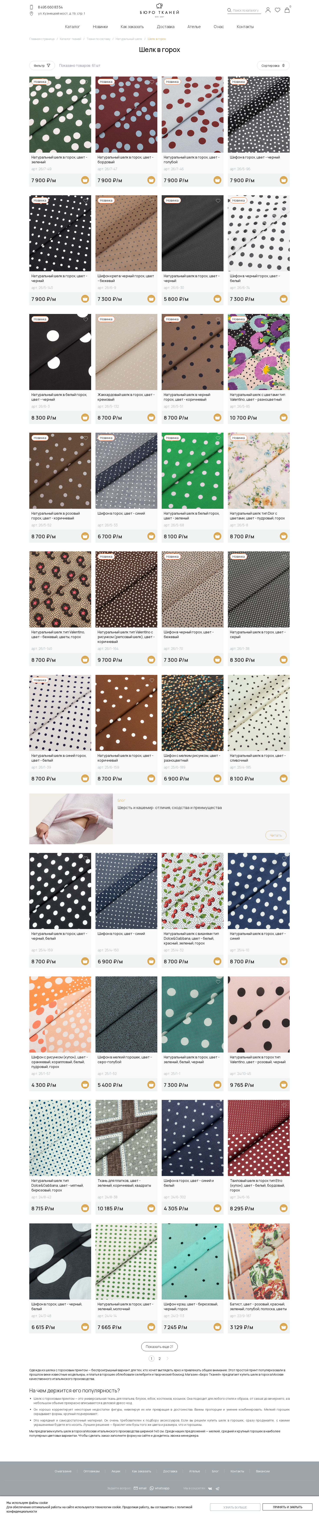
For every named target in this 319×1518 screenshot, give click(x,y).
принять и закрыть (287, 1507)
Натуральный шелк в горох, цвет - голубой (192, 159)
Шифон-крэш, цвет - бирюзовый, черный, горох (191, 1306)
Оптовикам (92, 1471)
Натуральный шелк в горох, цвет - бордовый (125, 159)
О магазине (63, 1471)
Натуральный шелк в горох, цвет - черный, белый (59, 936)
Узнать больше (235, 1507)
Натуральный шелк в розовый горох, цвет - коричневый (55, 515)
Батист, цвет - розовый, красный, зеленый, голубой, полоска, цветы (258, 1306)
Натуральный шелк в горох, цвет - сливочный (258, 758)
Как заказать (141, 1471)
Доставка (170, 1471)
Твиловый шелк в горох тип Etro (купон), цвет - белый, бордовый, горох (257, 1185)
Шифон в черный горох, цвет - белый (255, 278)
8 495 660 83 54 (50, 7)
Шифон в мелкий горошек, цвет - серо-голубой (125, 1059)
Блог (215, 1471)
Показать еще (159, 1346)
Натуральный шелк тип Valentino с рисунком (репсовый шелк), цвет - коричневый (126, 637)
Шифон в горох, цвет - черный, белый (56, 1306)
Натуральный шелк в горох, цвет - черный (59, 278)
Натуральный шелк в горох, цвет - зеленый (59, 159)
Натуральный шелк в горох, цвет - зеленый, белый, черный (192, 1059)
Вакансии (263, 1471)
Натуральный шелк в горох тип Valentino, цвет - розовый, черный (258, 1059)
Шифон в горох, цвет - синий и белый (189, 1183)
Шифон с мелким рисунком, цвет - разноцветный (192, 758)
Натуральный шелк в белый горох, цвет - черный (59, 397)
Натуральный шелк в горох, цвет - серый (258, 634)
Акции (116, 1471)
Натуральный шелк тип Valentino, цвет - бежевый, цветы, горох (58, 634)
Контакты (237, 1471)
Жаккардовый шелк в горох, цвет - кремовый (126, 397)
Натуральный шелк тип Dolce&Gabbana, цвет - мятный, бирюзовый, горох (57, 1185)
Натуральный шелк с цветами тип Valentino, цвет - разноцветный (257, 397)
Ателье (194, 1471)
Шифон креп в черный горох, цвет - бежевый (126, 278)
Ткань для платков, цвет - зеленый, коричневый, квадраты (124, 1183)
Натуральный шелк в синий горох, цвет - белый (59, 758)
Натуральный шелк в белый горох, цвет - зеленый (192, 515)
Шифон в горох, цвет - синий (121, 513)
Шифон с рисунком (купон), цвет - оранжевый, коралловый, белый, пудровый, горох (59, 1062)
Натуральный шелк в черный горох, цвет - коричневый (187, 397)
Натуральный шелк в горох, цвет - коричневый (125, 758)
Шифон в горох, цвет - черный (255, 157)
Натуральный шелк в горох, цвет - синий (258, 936)
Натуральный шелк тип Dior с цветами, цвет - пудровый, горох (257, 515)
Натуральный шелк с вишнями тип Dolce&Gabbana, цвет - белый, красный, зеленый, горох (191, 938)
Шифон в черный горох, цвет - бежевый (189, 634)
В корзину (85, 180)
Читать (276, 835)
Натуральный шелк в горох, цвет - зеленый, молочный (125, 1306)
